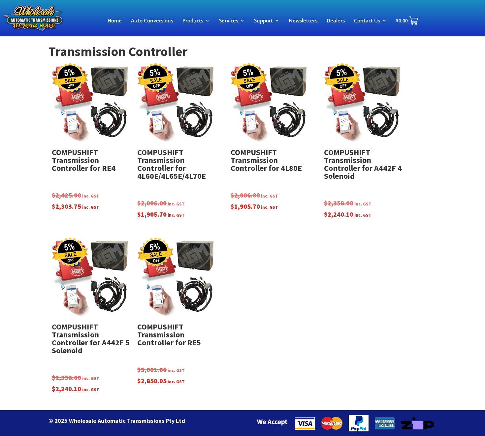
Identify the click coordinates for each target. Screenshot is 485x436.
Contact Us (367, 21)
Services (228, 21)
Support (263, 21)
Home (115, 21)
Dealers (336, 21)
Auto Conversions (152, 21)
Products (192, 21)
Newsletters (303, 21)
